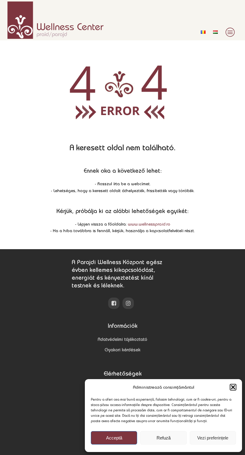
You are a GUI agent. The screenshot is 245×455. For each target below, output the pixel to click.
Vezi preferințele (212, 437)
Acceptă (114, 437)
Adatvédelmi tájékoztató (122, 339)
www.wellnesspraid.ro (149, 224)
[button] (233, 387)
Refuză (164, 437)
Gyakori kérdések (122, 350)
